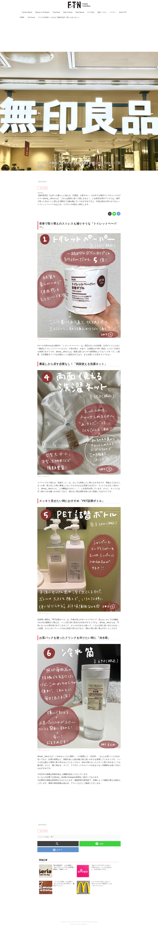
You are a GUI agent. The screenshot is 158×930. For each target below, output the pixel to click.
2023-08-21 (42, 182)
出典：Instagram (43, 339)
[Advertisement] (79, 35)
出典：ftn (154, 169)
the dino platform (81, 924)
